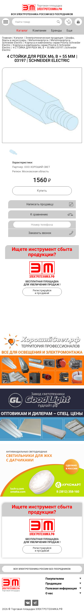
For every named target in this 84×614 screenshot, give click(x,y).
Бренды (56, 30)
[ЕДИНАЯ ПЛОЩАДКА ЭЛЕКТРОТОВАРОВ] (42, 7)
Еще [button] (69, 30)
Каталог (22, 30)
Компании (39, 30)
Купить (42, 190)
